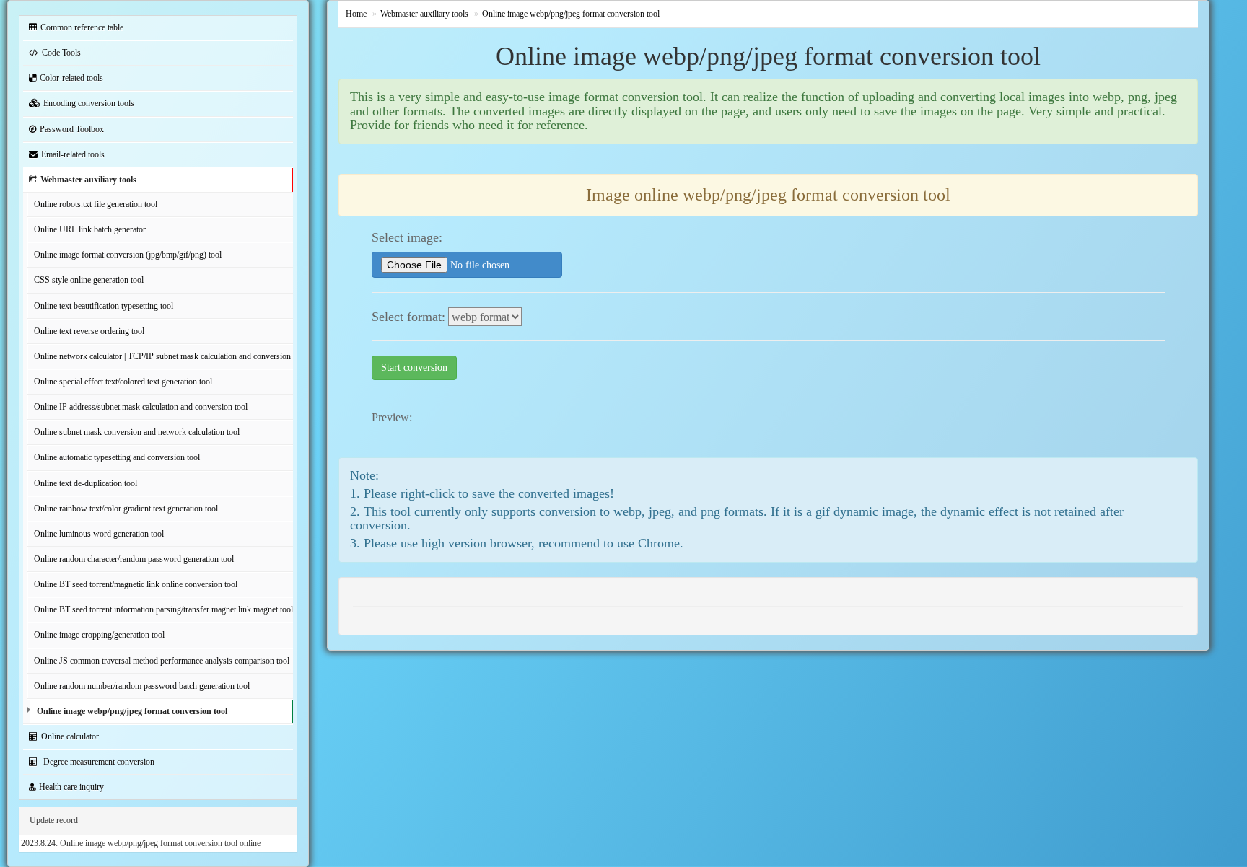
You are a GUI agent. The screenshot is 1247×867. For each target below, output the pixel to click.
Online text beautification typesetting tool (103, 306)
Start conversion (414, 367)
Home (356, 14)
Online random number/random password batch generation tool (142, 686)
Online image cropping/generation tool (99, 635)
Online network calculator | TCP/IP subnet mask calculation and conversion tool (163, 356)
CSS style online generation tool (89, 280)
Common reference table (81, 27)
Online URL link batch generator (90, 229)
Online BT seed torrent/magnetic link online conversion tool (135, 584)
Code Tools (61, 53)
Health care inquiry (71, 787)
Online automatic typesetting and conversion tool (117, 457)
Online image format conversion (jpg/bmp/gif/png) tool (128, 255)
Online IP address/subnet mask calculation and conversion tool (141, 407)
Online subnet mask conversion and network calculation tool (137, 432)
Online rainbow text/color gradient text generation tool (126, 508)
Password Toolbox (72, 129)
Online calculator (70, 736)
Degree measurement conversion (97, 762)
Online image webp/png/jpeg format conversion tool (132, 711)
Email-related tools (73, 154)
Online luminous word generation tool (99, 534)
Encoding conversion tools (88, 103)
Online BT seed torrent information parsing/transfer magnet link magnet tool (163, 609)
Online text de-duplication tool (85, 483)
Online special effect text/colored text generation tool (123, 382)
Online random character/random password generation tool (134, 559)
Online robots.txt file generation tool (95, 204)
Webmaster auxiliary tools (88, 180)
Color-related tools (71, 78)
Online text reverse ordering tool (89, 331)
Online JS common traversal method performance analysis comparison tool (161, 661)
